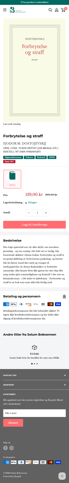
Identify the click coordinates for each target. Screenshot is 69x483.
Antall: (7, 212)
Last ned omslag (12, 124)
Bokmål (41, 157)
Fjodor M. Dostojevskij (24, 143)
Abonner (13, 422)
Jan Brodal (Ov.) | (48, 148)
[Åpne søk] (50, 10)
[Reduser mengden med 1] (29, 212)
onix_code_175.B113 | (15, 148)
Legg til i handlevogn (34, 224)
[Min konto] (56, 10)
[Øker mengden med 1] (46, 212)
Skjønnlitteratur (13, 157)
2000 (52, 157)
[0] (63, 10)
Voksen (29, 157)
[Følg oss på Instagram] (11, 448)
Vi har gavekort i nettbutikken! (34, 2)
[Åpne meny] (4, 10)
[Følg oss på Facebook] (5, 448)
